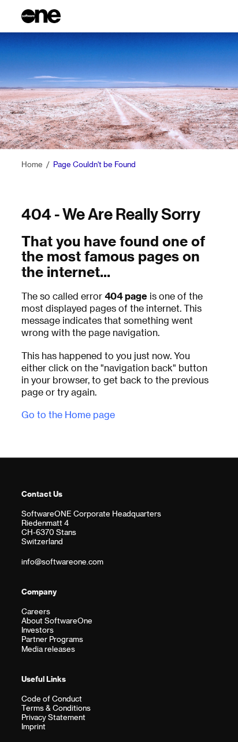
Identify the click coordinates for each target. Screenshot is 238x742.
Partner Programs (52, 638)
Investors (37, 629)
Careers (35, 611)
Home (32, 164)
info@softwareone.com (62, 561)
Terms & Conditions (56, 707)
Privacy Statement (53, 717)
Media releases (48, 648)
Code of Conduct (51, 698)
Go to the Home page (68, 414)
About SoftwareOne (56, 620)
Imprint (33, 726)
